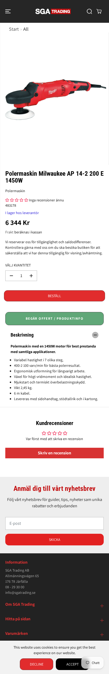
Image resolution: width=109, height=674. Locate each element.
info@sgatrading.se (20, 592)
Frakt (9, 232)
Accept (72, 664)
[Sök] (89, 11)
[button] (8, 11)
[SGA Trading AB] (53, 11)
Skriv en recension (54, 453)
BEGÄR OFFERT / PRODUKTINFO (54, 318)
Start (14, 29)
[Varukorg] (99, 11)
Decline (36, 664)
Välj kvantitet (18, 265)
